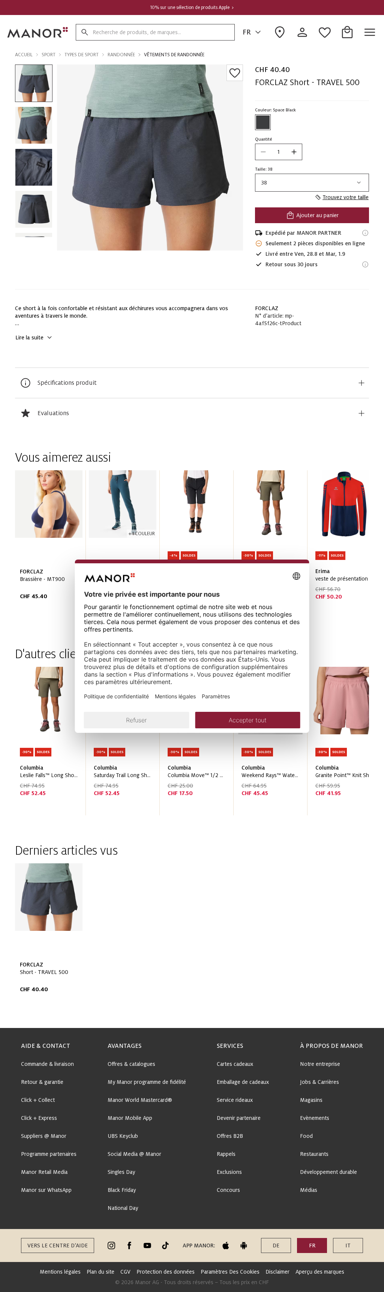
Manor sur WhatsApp (46, 1190)
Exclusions (229, 1172)
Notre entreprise (320, 1064)
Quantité (263, 139)
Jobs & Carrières (319, 1082)
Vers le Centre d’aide (57, 1245)
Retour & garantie (42, 1082)
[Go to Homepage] (38, 32)
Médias (308, 1190)
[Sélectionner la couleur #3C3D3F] (263, 122)
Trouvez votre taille (345, 197)
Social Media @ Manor (134, 1154)
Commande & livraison (47, 1064)
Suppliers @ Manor (43, 1136)
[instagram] (111, 1245)
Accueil (24, 54)
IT (348, 1245)
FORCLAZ (266, 308)
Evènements (314, 1118)
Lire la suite (29, 338)
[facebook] (129, 1245)
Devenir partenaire (239, 1118)
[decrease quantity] (263, 152)
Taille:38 (264, 169)
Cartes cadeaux (235, 1064)
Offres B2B (230, 1136)
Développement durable (328, 1172)
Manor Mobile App (130, 1118)
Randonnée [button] (121, 54)
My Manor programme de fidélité (147, 1082)
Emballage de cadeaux (243, 1082)
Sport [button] (49, 54)
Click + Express (39, 1118)
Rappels (226, 1154)
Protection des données (165, 1272)
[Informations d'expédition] (365, 233)
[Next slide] (342, 548)
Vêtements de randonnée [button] (174, 54)
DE (276, 1245)
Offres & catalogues (131, 1064)
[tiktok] (165, 1245)
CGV (125, 1272)
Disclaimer (278, 1272)
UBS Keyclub (123, 1136)
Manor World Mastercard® (140, 1100)
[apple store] (225, 1245)
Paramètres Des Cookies (230, 1272)
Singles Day (121, 1172)
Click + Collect (38, 1100)
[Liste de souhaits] (234, 73)
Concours (228, 1190)
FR (247, 32)
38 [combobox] (264, 183)
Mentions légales (60, 1272)
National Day (123, 1208)
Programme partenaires (48, 1154)
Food (306, 1136)
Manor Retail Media (44, 1172)
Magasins (311, 1100)
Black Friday (122, 1190)
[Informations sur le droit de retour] (365, 264)
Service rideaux (235, 1100)
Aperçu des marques (320, 1272)
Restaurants (314, 1154)
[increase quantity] (294, 152)
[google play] (243, 1245)
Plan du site (100, 1272)
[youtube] (147, 1245)
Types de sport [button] (81, 54)
